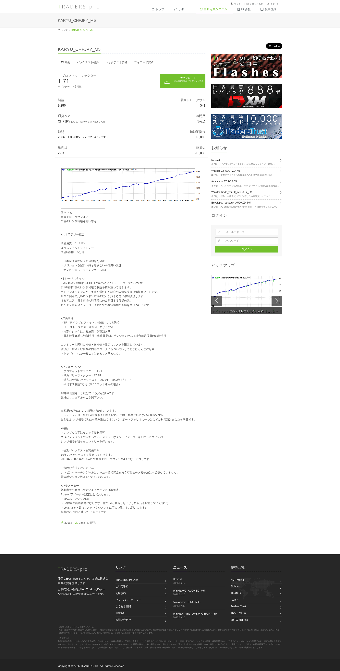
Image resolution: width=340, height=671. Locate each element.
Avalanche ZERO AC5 (186, 602)
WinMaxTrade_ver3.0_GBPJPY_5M (195, 613)
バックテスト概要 (88, 62)
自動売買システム (215, 9)
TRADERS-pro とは (126, 579)
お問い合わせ (256, 4)
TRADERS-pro (79, 6)
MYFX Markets (239, 619)
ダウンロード (188, 79)
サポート (184, 9)
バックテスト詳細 (116, 62)
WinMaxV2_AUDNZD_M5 (189, 590)
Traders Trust (238, 606)
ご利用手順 (121, 586)
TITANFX (236, 593)
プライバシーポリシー (128, 599)
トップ (159, 9)
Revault (177, 579)
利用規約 (120, 593)
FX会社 (246, 9)
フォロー (238, 4)
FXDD (234, 599)
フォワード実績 (143, 62)
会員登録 (270, 9)
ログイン (274, 4)
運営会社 (120, 613)
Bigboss (235, 586)
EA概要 (65, 62)
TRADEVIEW (238, 613)
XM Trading (237, 579)
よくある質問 (123, 606)
